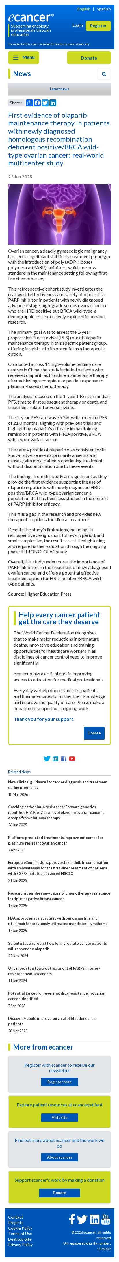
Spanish (104, 8)
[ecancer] (32, 16)
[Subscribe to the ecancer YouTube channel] (106, 1218)
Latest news (59, 89)
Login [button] (77, 25)
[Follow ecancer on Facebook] (71, 1218)
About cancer (59, 1157)
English (83, 8)
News (22, 73)
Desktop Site (20, 1239)
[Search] (104, 74)
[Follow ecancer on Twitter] (82, 1219)
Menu (28, 57)
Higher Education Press (48, 594)
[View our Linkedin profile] (55, 758)
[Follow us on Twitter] (47, 758)
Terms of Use (20, 1233)
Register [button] (98, 25)
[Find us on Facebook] (63, 758)
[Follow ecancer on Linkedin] (95, 1219)
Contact (15, 1216)
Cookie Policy (20, 1227)
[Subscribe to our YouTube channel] (72, 758)
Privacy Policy (20, 1244)
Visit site (60, 1117)
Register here (59, 1081)
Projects (15, 1222)
